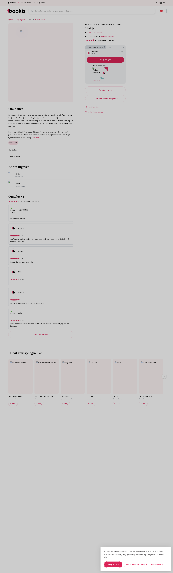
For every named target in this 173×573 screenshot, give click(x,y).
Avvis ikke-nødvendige (136, 564)
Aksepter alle (113, 564)
